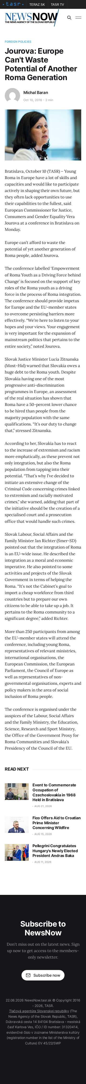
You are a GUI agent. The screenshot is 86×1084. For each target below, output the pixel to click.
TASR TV (57, 4)
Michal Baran (35, 92)
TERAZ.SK (37, 4)
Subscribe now (46, 975)
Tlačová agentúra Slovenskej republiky (39, 1011)
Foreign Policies (18, 41)
